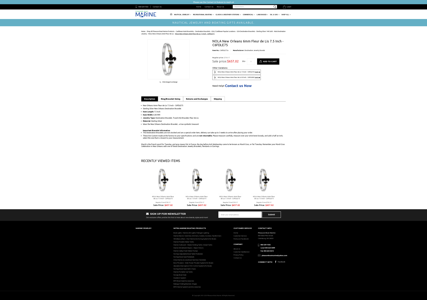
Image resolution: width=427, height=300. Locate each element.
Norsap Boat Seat (179, 275)
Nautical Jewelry (181, 14)
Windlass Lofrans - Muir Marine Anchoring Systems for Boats (194, 239)
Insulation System (179, 278)
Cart (289, 7)
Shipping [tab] (218, 99)
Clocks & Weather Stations (227, 14)
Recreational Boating (202, 14)
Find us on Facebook (241, 239)
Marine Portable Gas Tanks (183, 272)
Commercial (248, 14)
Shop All (285, 14)
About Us (220, 7)
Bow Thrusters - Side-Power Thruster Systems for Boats (193, 263)
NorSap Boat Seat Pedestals (183, 257)
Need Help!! (218, 86)
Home (198, 7)
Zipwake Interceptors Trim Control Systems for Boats (192, 266)
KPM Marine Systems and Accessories (187, 287)
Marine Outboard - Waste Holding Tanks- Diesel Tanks (192, 245)
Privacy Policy (238, 255)
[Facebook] (280, 262)
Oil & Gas (274, 14)
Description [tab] (149, 99)
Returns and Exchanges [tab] (197, 99)
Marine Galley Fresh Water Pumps (185, 251)
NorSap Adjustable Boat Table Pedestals (188, 254)
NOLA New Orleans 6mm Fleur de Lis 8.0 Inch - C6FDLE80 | (239, 77)
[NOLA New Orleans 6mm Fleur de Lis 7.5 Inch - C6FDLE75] (168, 75)
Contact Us (157, 7)
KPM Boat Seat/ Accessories (183, 281)
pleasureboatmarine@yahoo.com (274, 255)
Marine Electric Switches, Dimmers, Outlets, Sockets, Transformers (197, 236)
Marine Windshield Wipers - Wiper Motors (188, 248)
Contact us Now (238, 85)
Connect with (265, 262)
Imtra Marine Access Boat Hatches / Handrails (189, 260)
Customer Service (240, 236)
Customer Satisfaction (242, 252)
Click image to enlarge (169, 82)
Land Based (261, 14)
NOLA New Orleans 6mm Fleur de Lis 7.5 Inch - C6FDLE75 (163, 197)
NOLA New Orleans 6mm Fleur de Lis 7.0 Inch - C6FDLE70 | (239, 72)
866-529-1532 (143, 7)
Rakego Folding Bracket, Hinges (185, 284)
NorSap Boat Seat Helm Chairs (184, 269)
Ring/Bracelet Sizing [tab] (170, 99)
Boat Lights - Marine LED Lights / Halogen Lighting (191, 233)
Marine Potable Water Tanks (183, 242)
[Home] (146, 17)
